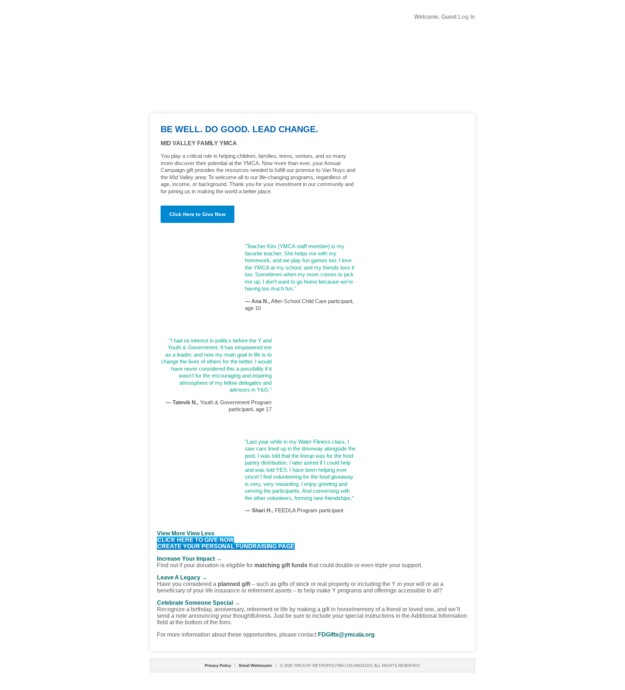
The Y (312, 69)
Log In (466, 17)
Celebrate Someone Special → (198, 603)
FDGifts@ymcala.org (346, 634)
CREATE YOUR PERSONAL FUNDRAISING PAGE (225, 546)
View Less (200, 533)
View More (171, 533)
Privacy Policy (218, 665)
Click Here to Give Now (197, 214)
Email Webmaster (255, 665)
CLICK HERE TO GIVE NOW (195, 540)
